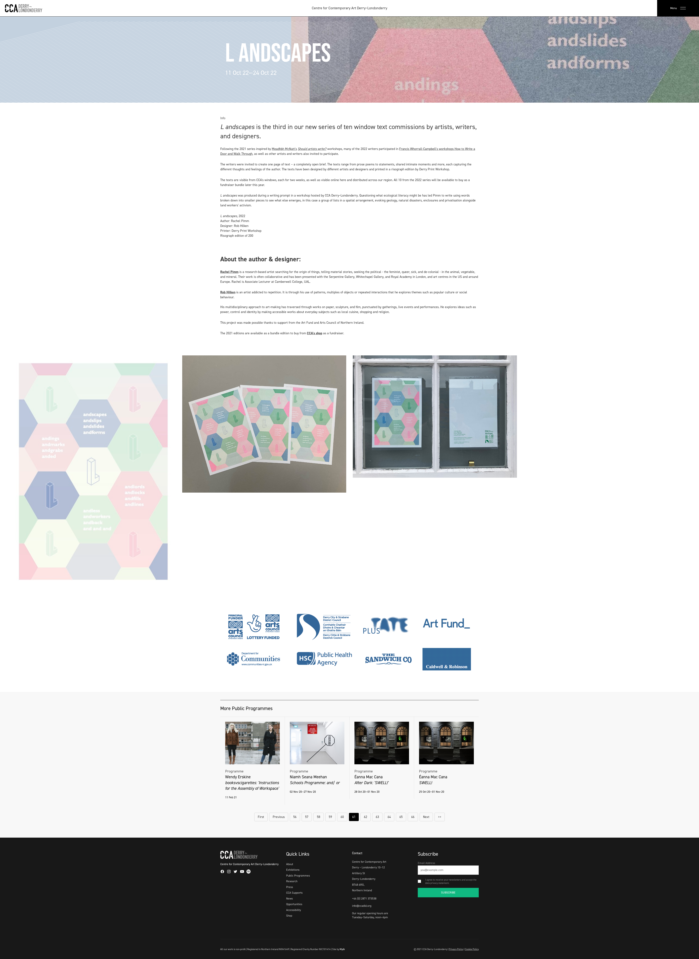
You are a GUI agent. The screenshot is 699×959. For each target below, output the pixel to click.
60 (342, 817)
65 (401, 817)
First (261, 817)
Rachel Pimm (229, 272)
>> (439, 817)
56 (295, 817)
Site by (338, 949)
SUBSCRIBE (448, 892)
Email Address (426, 863)
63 (377, 817)
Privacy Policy (456, 949)
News (289, 898)
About (289, 864)
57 (306, 817)
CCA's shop (314, 333)
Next (426, 817)
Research (291, 881)
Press (289, 887)
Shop (289, 916)
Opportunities (294, 904)
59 (330, 817)
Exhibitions (292, 870)
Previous (279, 817)
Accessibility (293, 910)
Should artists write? (312, 149)
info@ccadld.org (361, 906)
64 (389, 817)
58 (318, 817)
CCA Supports (294, 893)
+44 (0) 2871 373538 (364, 898)
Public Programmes (298, 875)
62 (365, 817)
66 (412, 817)
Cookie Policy (472, 949)
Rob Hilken (227, 292)
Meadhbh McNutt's (284, 149)
